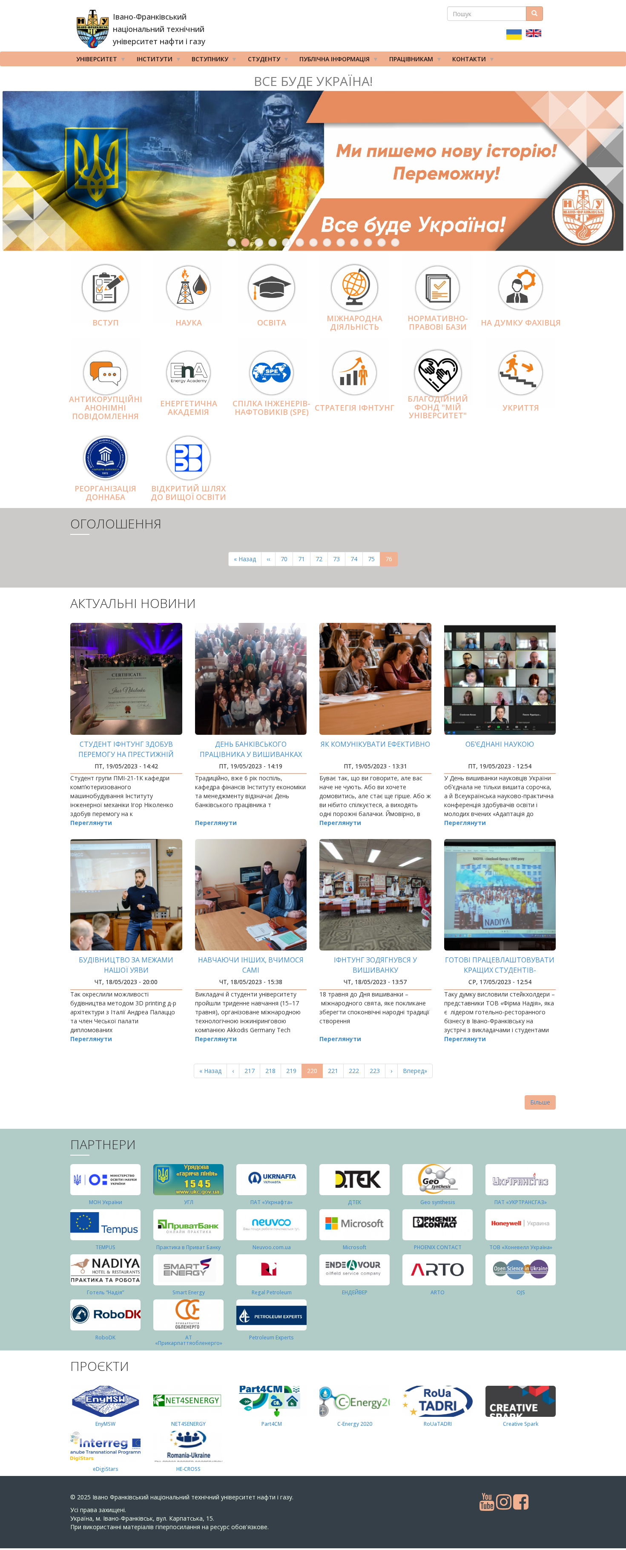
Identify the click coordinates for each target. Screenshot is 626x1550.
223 (377, 1071)
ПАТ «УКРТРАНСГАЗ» (520, 1202)
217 (251, 1071)
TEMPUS (105, 1247)
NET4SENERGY (188, 1423)
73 (339, 559)
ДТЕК (354, 1202)
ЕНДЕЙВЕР (355, 1292)
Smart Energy (188, 1292)
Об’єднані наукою (499, 744)
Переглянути (91, 823)
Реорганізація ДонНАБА (105, 492)
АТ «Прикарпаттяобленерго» (188, 1340)
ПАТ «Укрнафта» (271, 1202)
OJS (521, 1292)
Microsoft (354, 1247)
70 (287, 559)
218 (272, 1071)
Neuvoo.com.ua (272, 1247)
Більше (540, 1102)
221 (335, 1071)
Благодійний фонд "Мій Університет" (438, 407)
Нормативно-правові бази (438, 322)
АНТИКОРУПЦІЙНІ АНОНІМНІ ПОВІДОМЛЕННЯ (105, 407)
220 (315, 1072)
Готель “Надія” (105, 1292)
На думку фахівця (521, 322)
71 (304, 559)
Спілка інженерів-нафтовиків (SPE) (271, 407)
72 (322, 559)
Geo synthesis (437, 1202)
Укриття (521, 407)
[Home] (93, 29)
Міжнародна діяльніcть (354, 322)
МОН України (105, 1202)
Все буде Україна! (313, 81)
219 (293, 1071)
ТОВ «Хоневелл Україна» (520, 1247)
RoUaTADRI (438, 1423)
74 (356, 559)
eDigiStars (105, 1469)
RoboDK (105, 1337)
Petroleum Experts (271, 1337)
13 (395, 242)
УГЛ (188, 1202)
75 (374, 559)
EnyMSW (105, 1423)
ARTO (438, 1292)
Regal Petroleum (272, 1292)
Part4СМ (271, 1423)
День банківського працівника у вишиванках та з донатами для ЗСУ (251, 754)
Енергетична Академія (188, 407)
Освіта (271, 322)
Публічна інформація (331, 60)
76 (391, 560)
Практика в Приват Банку (188, 1247)
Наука (188, 322)
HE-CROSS (188, 1469)
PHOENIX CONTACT (438, 1247)
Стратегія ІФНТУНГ (354, 407)
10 (354, 242)
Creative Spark (520, 1423)
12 (381, 242)
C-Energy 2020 (354, 1423)
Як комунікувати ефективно (375, 744)
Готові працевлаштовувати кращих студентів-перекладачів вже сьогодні (499, 970)
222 (356, 1071)
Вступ (105, 322)
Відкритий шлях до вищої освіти (188, 492)
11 (368, 242)
